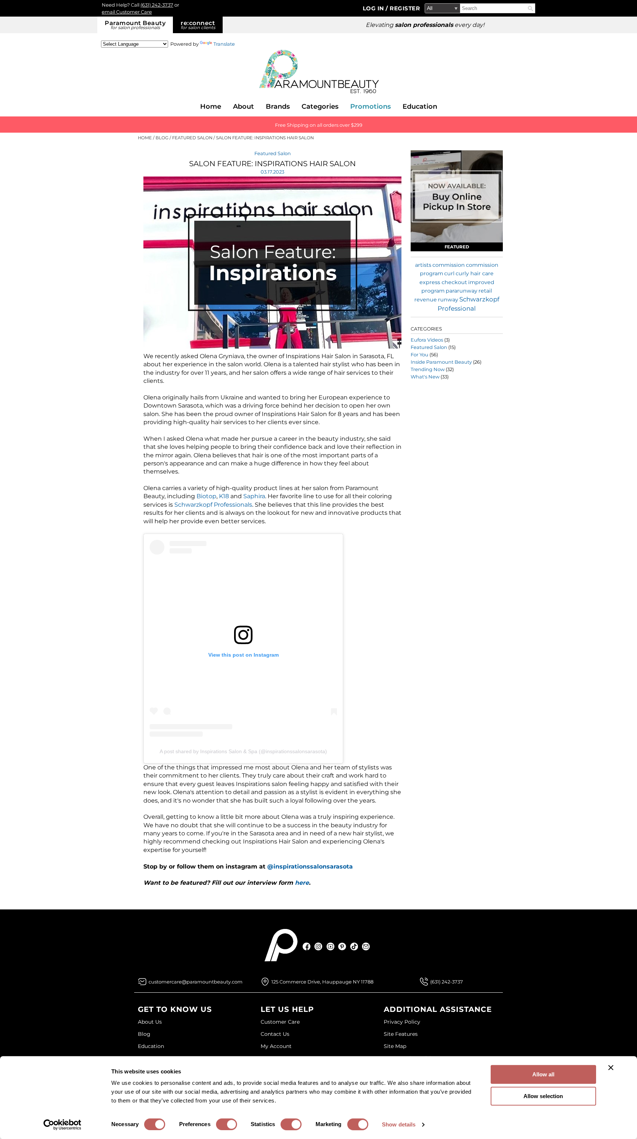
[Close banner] (610, 1067)
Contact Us (275, 1034)
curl (449, 273)
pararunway (461, 290)
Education (420, 106)
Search (530, 8)
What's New (425, 377)
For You (419, 354)
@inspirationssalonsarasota (310, 866)
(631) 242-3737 (156, 5)
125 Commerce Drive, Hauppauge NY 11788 (322, 982)
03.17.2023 (272, 172)
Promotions (370, 106)
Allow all (543, 1074)
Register (405, 8)
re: (198, 25)
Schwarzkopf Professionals (213, 504)
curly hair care (475, 273)
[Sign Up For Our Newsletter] (365, 946)
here (302, 882)
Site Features (401, 1034)
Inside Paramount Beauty (441, 362)
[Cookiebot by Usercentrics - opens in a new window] (62, 1124)
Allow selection (543, 1096)
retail (485, 290)
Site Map (395, 1046)
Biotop (206, 496)
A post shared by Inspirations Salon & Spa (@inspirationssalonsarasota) (243, 751)
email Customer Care (127, 12)
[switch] (226, 1124)
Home (210, 106)
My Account (276, 1046)
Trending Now (428, 369)
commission (448, 265)
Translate (224, 44)
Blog (144, 1034)
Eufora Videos (427, 340)
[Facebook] (306, 946)
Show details (398, 1124)
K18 (224, 496)
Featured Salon (272, 153)
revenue (425, 299)
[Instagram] (318, 946)
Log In (374, 8)
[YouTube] (330, 946)
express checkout (443, 282)
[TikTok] (354, 946)
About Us (150, 1022)
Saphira (254, 496)
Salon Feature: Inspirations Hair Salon (272, 163)
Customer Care (280, 1022)
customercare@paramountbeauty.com (196, 982)
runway (448, 299)
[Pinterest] (342, 946)
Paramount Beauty (135, 25)
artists (423, 265)
